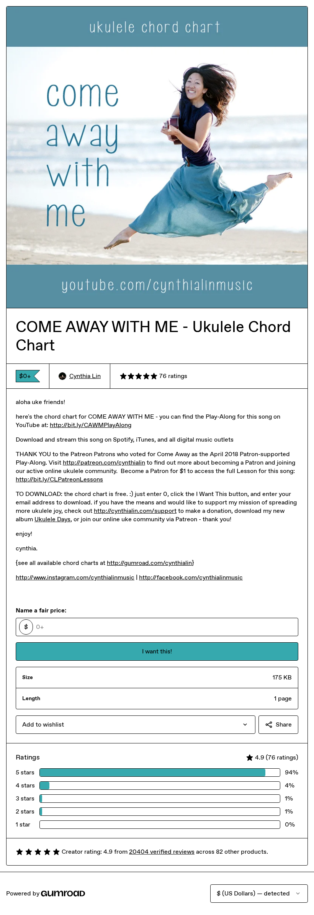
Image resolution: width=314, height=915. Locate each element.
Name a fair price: (41, 610)
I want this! (157, 651)
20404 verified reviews (162, 851)
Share (284, 724)
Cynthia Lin (85, 376)
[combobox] (135, 724)
